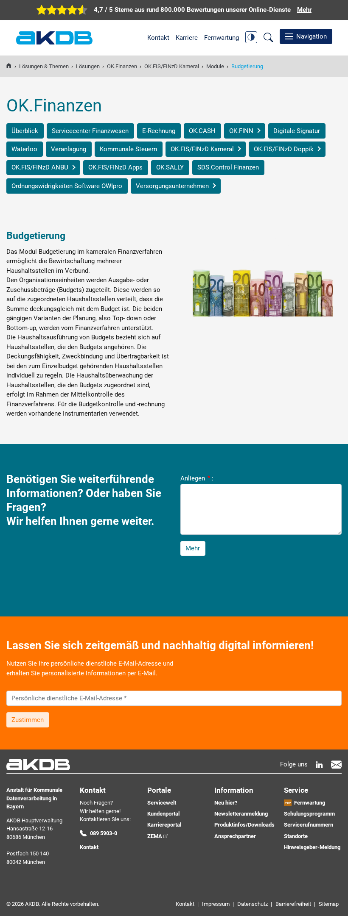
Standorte (296, 836)
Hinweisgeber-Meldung (312, 847)
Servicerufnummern (308, 825)
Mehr (192, 548)
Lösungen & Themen (44, 66)
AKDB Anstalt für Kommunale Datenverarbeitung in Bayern (54, 37)
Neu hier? (225, 802)
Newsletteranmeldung (241, 814)
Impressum (216, 904)
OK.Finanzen (122, 66)
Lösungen (88, 66)
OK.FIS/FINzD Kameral (171, 66)
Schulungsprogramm (309, 814)
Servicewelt (161, 802)
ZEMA (154, 836)
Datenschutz (252, 904)
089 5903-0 (103, 833)
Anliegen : (196, 478)
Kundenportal (163, 814)
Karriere (187, 38)
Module (215, 66)
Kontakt (158, 38)
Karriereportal (164, 825)
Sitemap (329, 904)
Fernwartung (221, 38)
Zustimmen (27, 720)
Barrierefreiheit (293, 904)
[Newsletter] (336, 764)
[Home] (8, 66)
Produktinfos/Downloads (244, 825)
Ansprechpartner (235, 836)
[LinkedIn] (319, 764)
